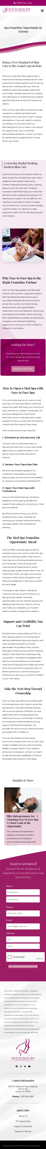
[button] (42, 11)
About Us (23, 1116)
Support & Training (23, 1131)
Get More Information (23, 966)
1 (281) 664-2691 (23, 1096)
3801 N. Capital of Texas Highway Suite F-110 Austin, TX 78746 (23, 1089)
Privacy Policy (7, 1146)
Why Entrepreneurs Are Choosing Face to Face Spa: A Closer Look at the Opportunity (23, 821)
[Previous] (8, 816)
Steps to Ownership (23, 1126)
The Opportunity (23, 1121)
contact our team (33, 134)
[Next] (37, 816)
